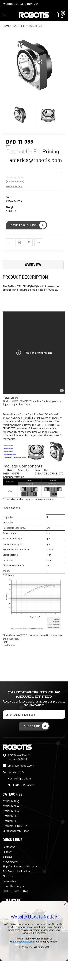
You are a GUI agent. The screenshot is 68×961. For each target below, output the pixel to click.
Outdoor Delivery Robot (16, 830)
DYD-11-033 (35, 25)
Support (7, 851)
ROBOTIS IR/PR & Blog (15, 890)
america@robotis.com (21, 765)
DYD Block (19, 25)
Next (63, 68)
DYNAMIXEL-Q (11, 801)
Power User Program (14, 886)
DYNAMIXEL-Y (11, 811)
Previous (5, 68)
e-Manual (10, 645)
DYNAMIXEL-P (11, 816)
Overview (33, 265)
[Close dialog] (65, 904)
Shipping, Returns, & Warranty (20, 866)
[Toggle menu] (6, 15)
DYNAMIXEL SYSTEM (15, 825)
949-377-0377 (16, 772)
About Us (8, 876)
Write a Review (14, 186)
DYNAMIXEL (10, 820)
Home (6, 25)
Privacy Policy (10, 861)
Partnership (9, 881)
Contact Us (9, 846)
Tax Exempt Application (16, 871)
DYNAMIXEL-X (11, 806)
